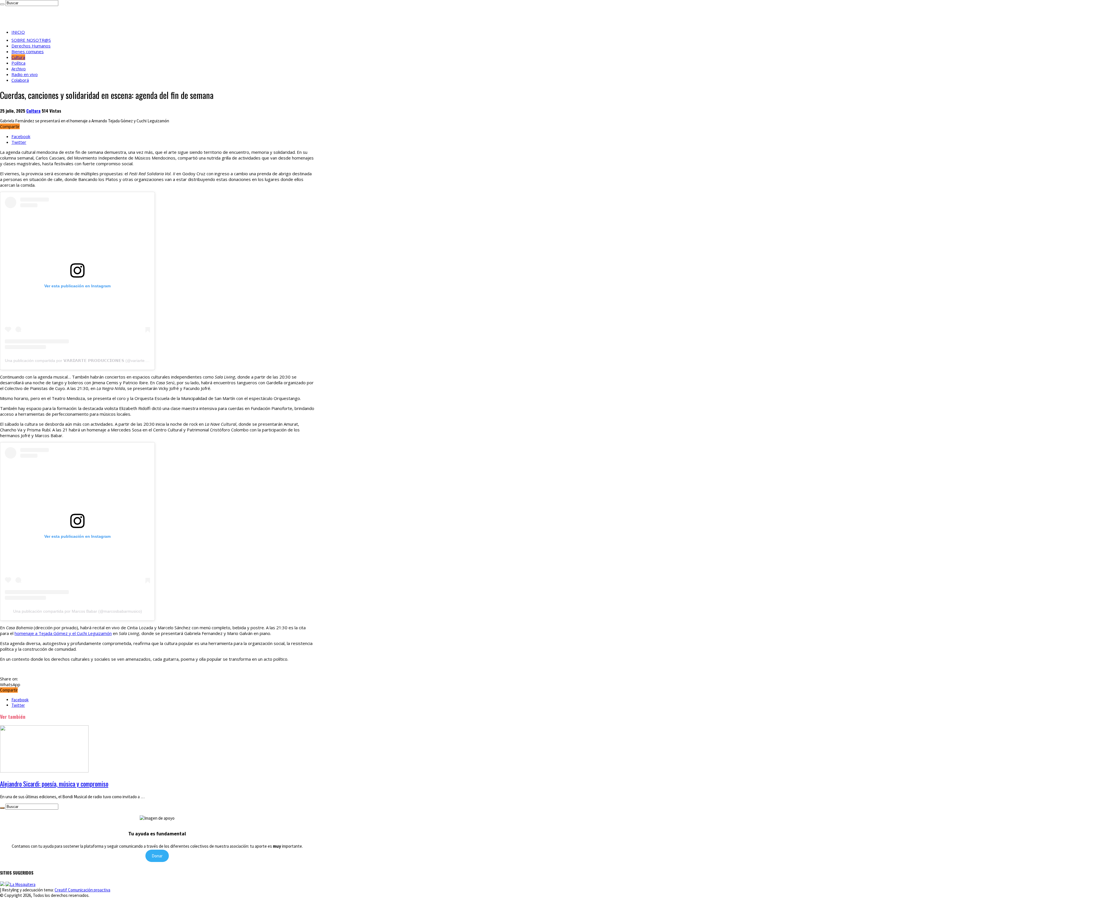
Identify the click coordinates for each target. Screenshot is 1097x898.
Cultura (18, 57)
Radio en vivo (24, 74)
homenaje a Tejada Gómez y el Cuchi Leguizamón (63, 633)
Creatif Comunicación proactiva (82, 890)
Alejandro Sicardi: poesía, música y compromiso (54, 784)
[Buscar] (2, 4)
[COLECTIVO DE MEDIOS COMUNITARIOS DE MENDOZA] (2, 884)
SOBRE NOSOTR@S (31, 40)
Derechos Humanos (31, 46)
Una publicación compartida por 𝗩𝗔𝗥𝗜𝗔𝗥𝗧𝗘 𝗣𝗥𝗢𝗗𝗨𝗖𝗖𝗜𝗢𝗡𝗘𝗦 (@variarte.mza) (80, 360)
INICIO (18, 32)
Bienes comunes (27, 51)
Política (18, 63)
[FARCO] (20, 884)
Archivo (18, 68)
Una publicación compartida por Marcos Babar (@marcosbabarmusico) (77, 611)
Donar (157, 856)
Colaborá (20, 80)
